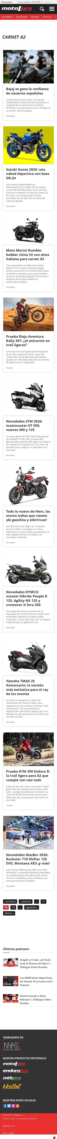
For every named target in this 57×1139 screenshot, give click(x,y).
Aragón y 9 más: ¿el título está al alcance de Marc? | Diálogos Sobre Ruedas (35, 963)
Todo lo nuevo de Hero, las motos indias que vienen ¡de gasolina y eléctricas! (28, 515)
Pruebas (35, 17)
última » (9, 913)
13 (13, 907)
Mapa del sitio (9, 1126)
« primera (10, 901)
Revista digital (9, 1133)
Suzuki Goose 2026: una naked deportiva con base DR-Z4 (27, 173)
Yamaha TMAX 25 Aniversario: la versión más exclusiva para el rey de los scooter (27, 687)
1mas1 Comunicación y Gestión (23, 1118)
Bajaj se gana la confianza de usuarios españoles (27, 90)
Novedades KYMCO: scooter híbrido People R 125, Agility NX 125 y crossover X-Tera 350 (26, 598)
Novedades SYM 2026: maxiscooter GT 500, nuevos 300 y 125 (24, 425)
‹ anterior (25, 901)
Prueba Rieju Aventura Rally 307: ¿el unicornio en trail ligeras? (28, 340)
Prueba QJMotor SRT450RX (29, 2)
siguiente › (32, 907)
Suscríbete (7, 17)
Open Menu (51, 8)
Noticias (47, 17)
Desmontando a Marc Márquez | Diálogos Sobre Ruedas (35, 999)
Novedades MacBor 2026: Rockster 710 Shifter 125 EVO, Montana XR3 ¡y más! (28, 858)
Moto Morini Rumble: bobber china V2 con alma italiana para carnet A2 (27, 254)
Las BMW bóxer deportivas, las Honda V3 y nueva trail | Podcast (37, 981)
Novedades (21, 17)
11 (43, 901)
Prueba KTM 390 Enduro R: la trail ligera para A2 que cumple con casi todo (28, 775)
